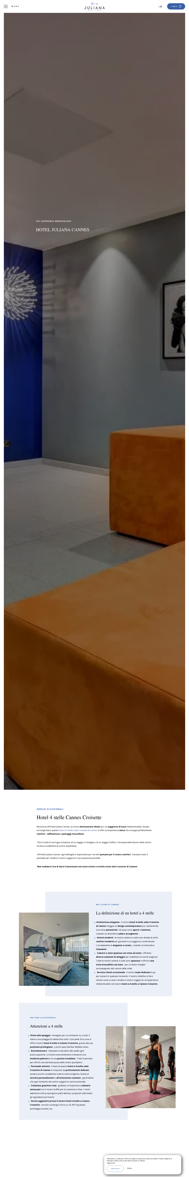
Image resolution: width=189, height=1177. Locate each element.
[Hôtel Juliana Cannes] (94, 6)
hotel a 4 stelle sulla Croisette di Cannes (78, 830)
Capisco (115, 1169)
